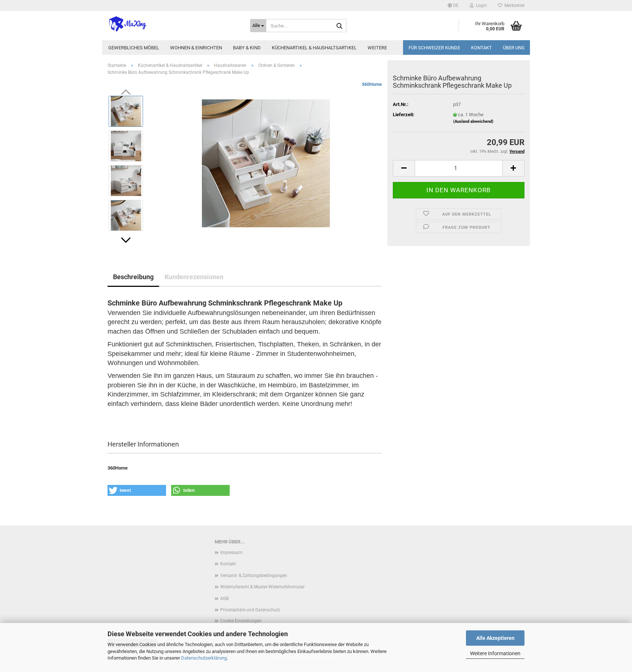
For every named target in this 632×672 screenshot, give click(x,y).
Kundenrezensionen (194, 277)
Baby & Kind (247, 47)
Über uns (513, 47)
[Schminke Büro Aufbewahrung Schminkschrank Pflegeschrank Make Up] (266, 163)
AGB (224, 598)
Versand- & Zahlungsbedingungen (253, 575)
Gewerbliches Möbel (133, 47)
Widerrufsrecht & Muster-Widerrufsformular (262, 586)
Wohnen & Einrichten (196, 47)
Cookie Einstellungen (241, 620)
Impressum (231, 552)
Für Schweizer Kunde (434, 47)
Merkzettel (513, 5)
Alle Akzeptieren (495, 638)
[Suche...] (339, 26)
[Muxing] (173, 24)
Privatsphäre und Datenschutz (250, 609)
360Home (372, 84)
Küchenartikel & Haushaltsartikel (314, 47)
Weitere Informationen (495, 653)
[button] (453, 5)
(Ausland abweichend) (473, 121)
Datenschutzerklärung (204, 658)
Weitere (377, 47)
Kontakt (481, 47)
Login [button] (480, 5)
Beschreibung (133, 277)
